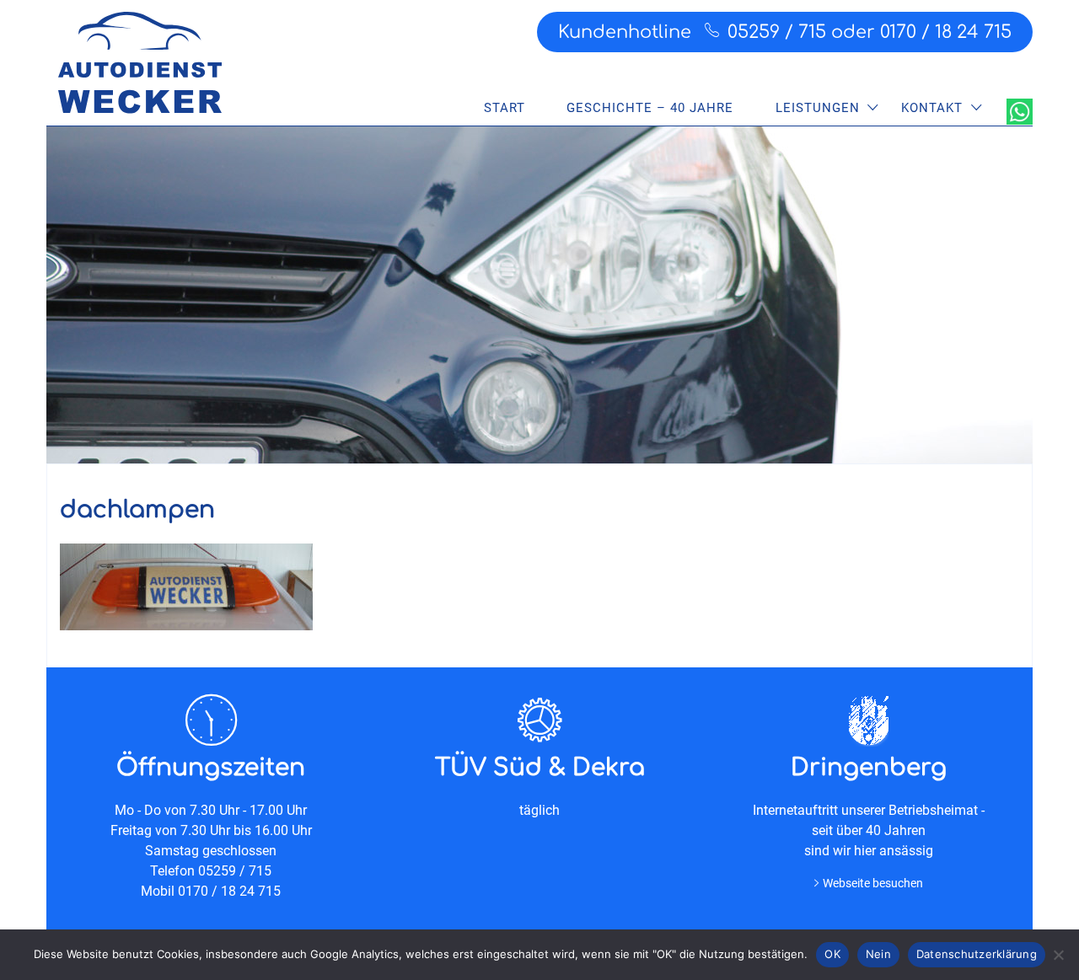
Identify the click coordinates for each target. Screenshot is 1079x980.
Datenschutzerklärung (976, 954)
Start (504, 107)
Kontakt (932, 107)
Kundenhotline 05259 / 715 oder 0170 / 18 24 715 (785, 32)
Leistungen (818, 107)
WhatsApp (1020, 112)
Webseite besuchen (873, 883)
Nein (878, 954)
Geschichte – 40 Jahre (649, 107)
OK (832, 954)
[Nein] (1057, 954)
